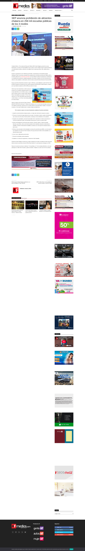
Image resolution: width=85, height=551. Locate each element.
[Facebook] (65, 1)
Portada (14, 10)
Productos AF (58, 10)
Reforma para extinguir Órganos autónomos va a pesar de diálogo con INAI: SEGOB (21, 182)
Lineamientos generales (25, 76)
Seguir (71, 529)
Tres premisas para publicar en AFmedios (37, 0)
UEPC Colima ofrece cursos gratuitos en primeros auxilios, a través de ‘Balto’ (44, 182)
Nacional (38, 10)
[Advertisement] (64, 304)
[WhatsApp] (18, 29)
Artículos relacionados (16, 198)
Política (25, 10)
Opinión (50, 10)
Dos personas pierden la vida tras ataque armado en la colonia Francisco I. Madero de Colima (17, 211)
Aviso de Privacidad (27, 0)
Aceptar (71, 549)
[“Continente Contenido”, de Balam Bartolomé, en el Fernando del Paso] (45, 205)
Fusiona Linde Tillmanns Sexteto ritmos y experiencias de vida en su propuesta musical (31, 211)
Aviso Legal (21, 0)
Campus (15, 13)
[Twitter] (70, 1)
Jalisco (44, 10)
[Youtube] (72, 1)
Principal (23, 15)
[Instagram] (67, 1)
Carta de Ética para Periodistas (56, 0)
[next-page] (14, 215)
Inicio (12, 13)
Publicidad (45, 0)
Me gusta (71, 527)
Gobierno (19, 15)
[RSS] (69, 1)
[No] (83, 549)
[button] (72, 10)
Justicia (32, 10)
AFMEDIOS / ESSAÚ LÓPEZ (17, 26)
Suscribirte (71, 534)
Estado (19, 10)
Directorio (49, 0)
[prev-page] (12, 215)
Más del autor (24, 198)
